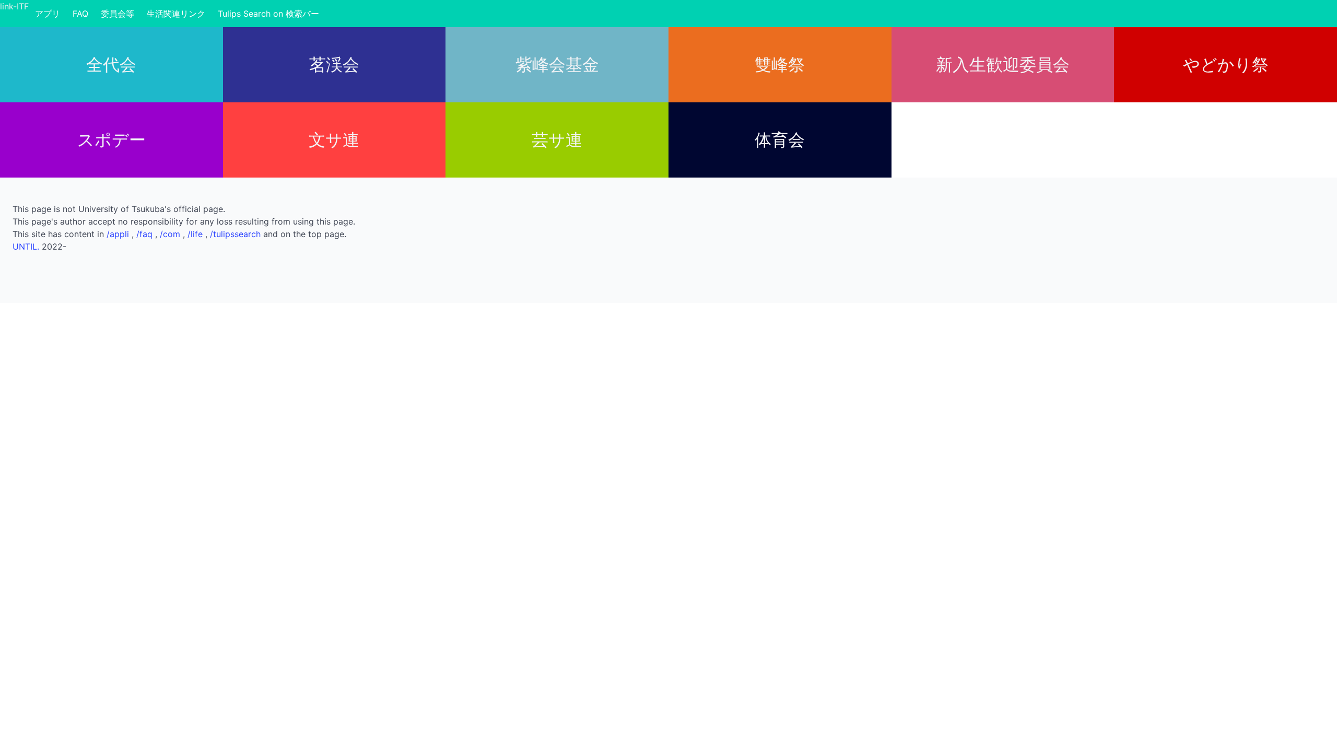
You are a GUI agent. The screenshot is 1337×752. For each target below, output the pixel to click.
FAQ (80, 13)
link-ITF (14, 6)
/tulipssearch (236, 234)
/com (171, 234)
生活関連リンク (176, 13)
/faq (145, 234)
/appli (119, 234)
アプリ (47, 13)
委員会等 (117, 13)
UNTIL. (26, 246)
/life (196, 234)
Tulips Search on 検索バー (268, 13)
